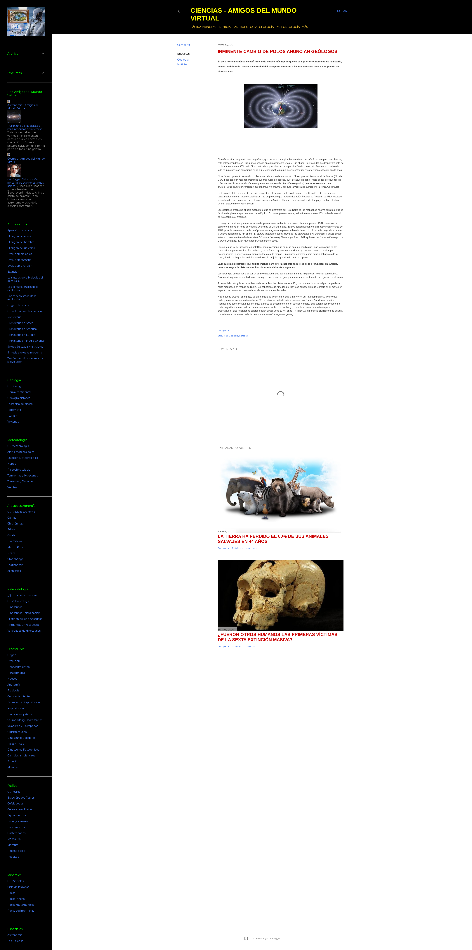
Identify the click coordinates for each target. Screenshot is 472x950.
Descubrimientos (18, 667)
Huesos (12, 678)
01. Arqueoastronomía (21, 511)
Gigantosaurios (17, 732)
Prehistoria (14, 317)
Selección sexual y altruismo (25, 346)
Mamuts (12, 845)
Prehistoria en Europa (21, 334)
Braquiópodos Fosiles (20, 797)
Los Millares (14, 541)
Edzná (11, 529)
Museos (12, 767)
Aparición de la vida (19, 230)
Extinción (13, 271)
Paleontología (288, 27)
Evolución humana (19, 260)
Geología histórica (18, 398)
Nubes (11, 463)
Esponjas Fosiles (17, 821)
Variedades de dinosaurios (24, 630)
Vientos (12, 487)
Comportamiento (18, 696)
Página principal (203, 27)
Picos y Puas (15, 743)
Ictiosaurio (14, 839)
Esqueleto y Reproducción (24, 702)
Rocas (11, 893)
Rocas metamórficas (20, 904)
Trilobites (13, 856)
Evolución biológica (19, 254)
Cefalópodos (15, 803)
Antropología (245, 27)
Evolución (13, 661)
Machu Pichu (15, 547)
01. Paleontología (18, 601)
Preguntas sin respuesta (23, 624)
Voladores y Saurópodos (22, 726)
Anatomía (13, 684)
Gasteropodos (16, 833)
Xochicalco (14, 571)
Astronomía (14, 935)
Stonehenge (15, 559)
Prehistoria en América (22, 329)
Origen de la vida (18, 305)
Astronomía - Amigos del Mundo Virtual (23, 106)
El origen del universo (21, 248)
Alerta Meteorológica (20, 452)
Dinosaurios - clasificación (23, 613)
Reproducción (16, 708)
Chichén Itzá (15, 523)
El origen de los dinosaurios (24, 619)
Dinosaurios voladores (21, 737)
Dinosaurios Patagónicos (23, 749)
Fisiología (13, 690)
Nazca (11, 553)
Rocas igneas (16, 899)
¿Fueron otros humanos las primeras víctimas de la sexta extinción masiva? (277, 637)
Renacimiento (16, 672)
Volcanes (13, 421)
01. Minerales (15, 881)
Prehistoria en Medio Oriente (26, 340)
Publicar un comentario (244, 548)
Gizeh (11, 535)
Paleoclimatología (18, 469)
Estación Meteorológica (22, 457)
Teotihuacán (15, 565)
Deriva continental (19, 392)
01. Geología (15, 386)
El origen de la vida (19, 236)
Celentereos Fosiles (19, 809)
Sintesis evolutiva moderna (24, 352)
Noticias (225, 27)
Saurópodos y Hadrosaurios (24, 720)
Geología (266, 27)
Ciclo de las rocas (18, 887)
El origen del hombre (20, 242)
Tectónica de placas (19, 404)
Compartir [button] (183, 45)
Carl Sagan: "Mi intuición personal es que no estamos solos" (25, 183)
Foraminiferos (16, 827)
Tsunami (12, 415)
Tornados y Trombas (20, 481)
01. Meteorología (18, 446)
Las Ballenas (15, 941)
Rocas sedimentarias (20, 910)
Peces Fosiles (16, 850)
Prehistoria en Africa (20, 323)
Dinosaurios (14, 607)
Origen (11, 655)
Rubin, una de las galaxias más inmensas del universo (24, 127)
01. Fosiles (13, 791)
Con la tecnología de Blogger (265, 938)
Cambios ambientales (21, 755)
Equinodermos (16, 815)
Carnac (11, 517)
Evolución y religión (19, 265)
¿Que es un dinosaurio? (22, 595)
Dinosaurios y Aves (19, 714)
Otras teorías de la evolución (25, 311)
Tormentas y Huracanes (22, 475)
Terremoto (14, 409)
